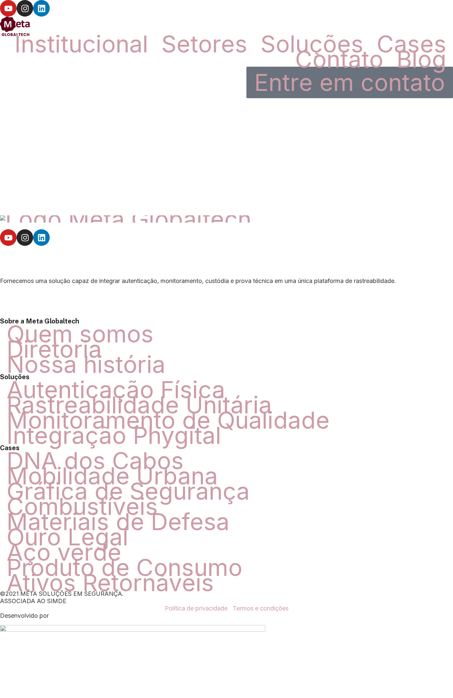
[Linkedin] (41, 8)
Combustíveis (82, 506)
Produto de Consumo (124, 567)
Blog (421, 59)
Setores (204, 43)
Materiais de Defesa (118, 521)
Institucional (81, 43)
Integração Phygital (114, 435)
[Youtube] (8, 8)
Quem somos (80, 333)
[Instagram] (25, 8)
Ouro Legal (67, 536)
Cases (411, 43)
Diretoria (54, 349)
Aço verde (64, 552)
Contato (339, 59)
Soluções (312, 43)
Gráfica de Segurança (128, 491)
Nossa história (86, 364)
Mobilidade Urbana (112, 475)
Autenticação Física (116, 389)
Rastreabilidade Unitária (139, 404)
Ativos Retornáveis (110, 582)
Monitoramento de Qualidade (168, 420)
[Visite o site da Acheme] (132, 623)
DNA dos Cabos (95, 460)
